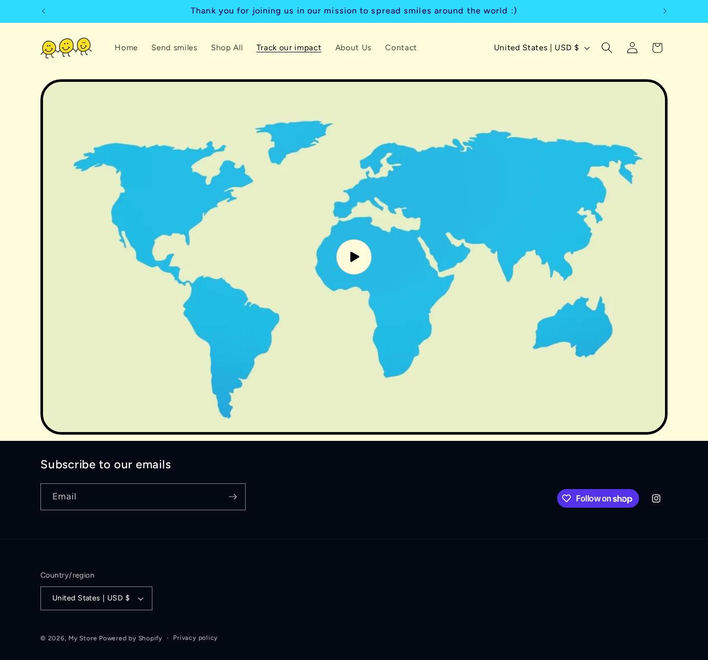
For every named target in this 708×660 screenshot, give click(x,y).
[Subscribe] (232, 496)
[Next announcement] (665, 11)
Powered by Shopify (130, 638)
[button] (606, 47)
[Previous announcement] (43, 11)
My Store (82, 638)
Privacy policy (195, 637)
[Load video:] (354, 257)
